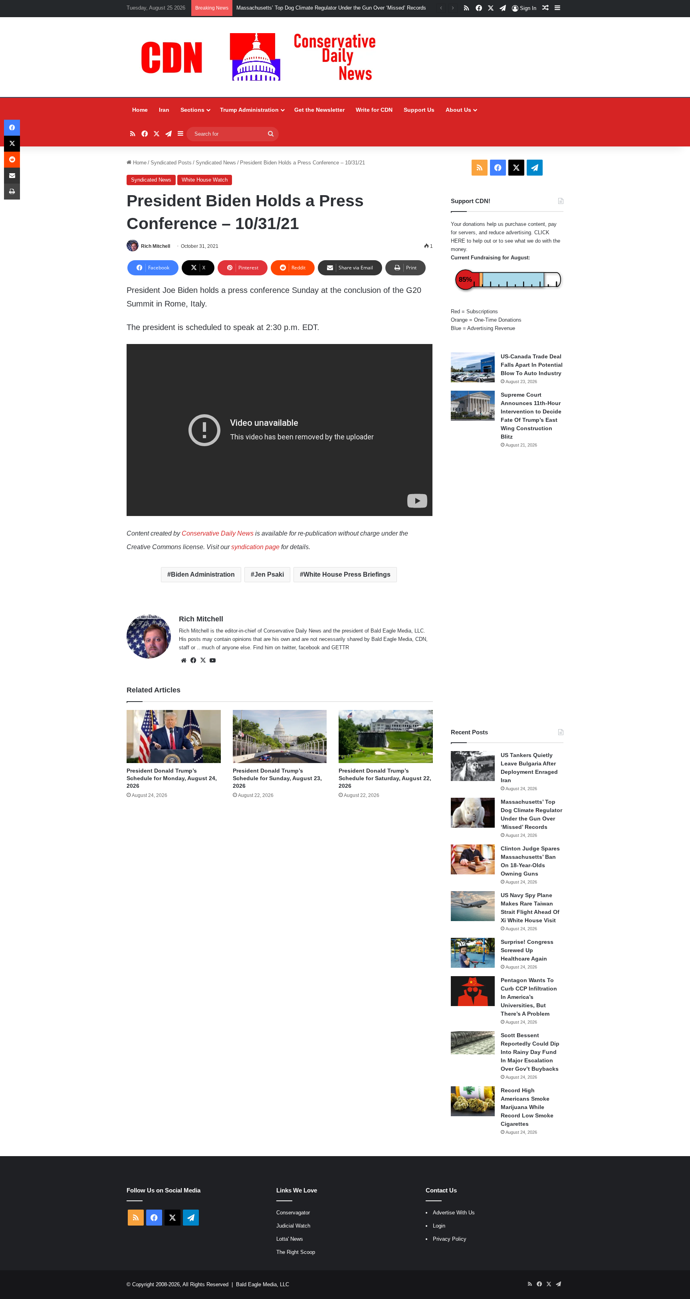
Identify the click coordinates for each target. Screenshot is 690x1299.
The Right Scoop (295, 1252)
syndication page (255, 547)
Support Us (419, 110)
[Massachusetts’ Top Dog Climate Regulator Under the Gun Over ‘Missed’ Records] (473, 813)
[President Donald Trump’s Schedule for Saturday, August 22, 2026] (385, 736)
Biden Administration (203, 574)
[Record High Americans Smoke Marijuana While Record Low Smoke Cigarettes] (473, 1101)
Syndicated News (216, 163)
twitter (288, 647)
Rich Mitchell (155, 246)
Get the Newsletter (319, 110)
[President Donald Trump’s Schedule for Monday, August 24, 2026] (173, 736)
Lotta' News (289, 1239)
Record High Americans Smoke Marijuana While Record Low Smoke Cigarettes (527, 1107)
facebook (309, 647)
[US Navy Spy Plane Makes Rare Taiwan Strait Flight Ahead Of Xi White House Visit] (473, 906)
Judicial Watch (293, 1226)
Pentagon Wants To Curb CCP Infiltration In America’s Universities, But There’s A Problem (529, 997)
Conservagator (293, 1213)
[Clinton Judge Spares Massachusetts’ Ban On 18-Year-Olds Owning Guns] (473, 859)
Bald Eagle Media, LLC (262, 1284)
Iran (164, 110)
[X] (203, 660)
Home (140, 110)
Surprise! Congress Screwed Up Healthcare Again (527, 950)
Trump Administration (249, 110)
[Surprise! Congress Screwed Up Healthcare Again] (473, 953)
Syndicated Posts (171, 163)
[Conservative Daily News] (262, 57)
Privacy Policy (449, 1239)
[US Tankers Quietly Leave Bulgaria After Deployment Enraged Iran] (473, 766)
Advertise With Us (454, 1213)
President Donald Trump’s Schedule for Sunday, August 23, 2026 (277, 778)
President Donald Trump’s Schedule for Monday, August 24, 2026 (172, 778)
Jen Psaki (269, 574)
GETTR (340, 647)
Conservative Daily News (218, 533)
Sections (192, 110)
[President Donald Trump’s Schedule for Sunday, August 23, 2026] (280, 736)
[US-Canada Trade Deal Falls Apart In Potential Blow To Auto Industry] (473, 367)
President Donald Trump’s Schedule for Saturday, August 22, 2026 (385, 778)
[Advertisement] (507, 588)
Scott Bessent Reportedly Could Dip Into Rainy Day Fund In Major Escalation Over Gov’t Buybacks (530, 1052)
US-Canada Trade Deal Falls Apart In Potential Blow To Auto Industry (532, 364)
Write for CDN (374, 110)
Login (439, 1226)
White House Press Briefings (347, 574)
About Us (458, 110)
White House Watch (205, 180)
